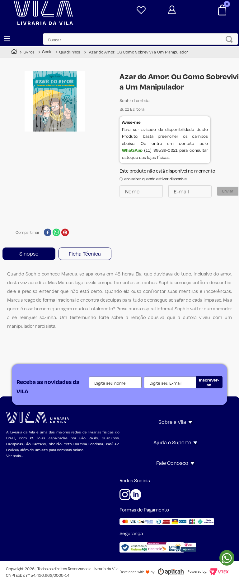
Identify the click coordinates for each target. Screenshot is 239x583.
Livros (29, 51)
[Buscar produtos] (231, 39)
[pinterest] (65, 233)
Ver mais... (14, 455)
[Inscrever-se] (209, 382)
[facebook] (47, 233)
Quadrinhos (69, 51)
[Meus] (140, 10)
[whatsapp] (56, 233)
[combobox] (137, 39)
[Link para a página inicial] (14, 52)
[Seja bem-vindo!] (182, 10)
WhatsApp (132, 150)
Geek (47, 51)
